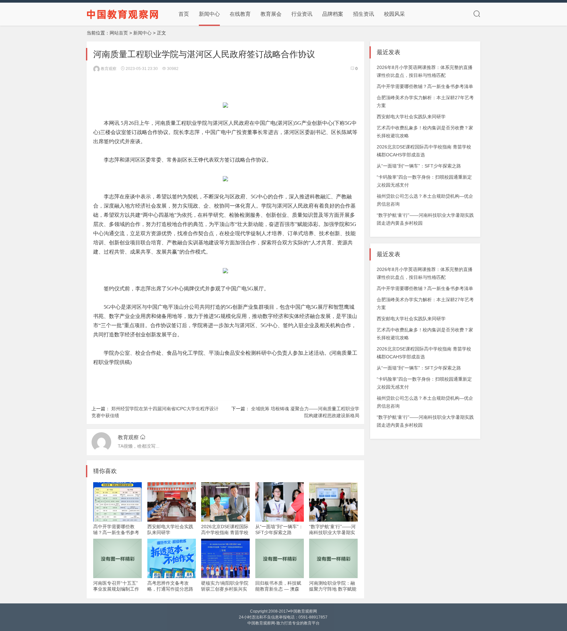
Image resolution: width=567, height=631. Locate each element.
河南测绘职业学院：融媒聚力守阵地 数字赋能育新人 (332, 588)
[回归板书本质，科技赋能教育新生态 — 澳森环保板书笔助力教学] (279, 558)
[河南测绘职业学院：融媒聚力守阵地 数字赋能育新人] (333, 558)
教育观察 (108, 68)
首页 (183, 14)
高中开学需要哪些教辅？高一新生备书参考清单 (116, 532)
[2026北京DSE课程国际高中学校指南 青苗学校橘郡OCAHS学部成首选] (225, 502)
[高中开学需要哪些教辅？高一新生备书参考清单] (117, 502)
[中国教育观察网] (123, 13)
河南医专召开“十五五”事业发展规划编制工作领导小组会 (116, 588)
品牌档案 (332, 14)
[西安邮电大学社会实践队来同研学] (171, 502)
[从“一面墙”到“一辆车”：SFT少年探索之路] (279, 502)
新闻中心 (209, 14)
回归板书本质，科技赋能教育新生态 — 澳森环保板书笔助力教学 (278, 588)
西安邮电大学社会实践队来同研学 (411, 116)
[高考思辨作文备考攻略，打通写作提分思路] (171, 558)
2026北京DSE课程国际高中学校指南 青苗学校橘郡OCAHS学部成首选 (225, 532)
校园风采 (394, 14)
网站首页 (119, 32)
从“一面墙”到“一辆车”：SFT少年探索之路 (419, 166)
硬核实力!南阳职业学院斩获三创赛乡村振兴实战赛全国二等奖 (224, 588)
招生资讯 (363, 14)
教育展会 (271, 14)
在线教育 (240, 14)
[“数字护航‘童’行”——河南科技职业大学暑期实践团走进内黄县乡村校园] (333, 502)
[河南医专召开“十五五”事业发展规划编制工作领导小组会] (117, 558)
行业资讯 (301, 14)
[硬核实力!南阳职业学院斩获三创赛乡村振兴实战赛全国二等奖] (225, 558)
